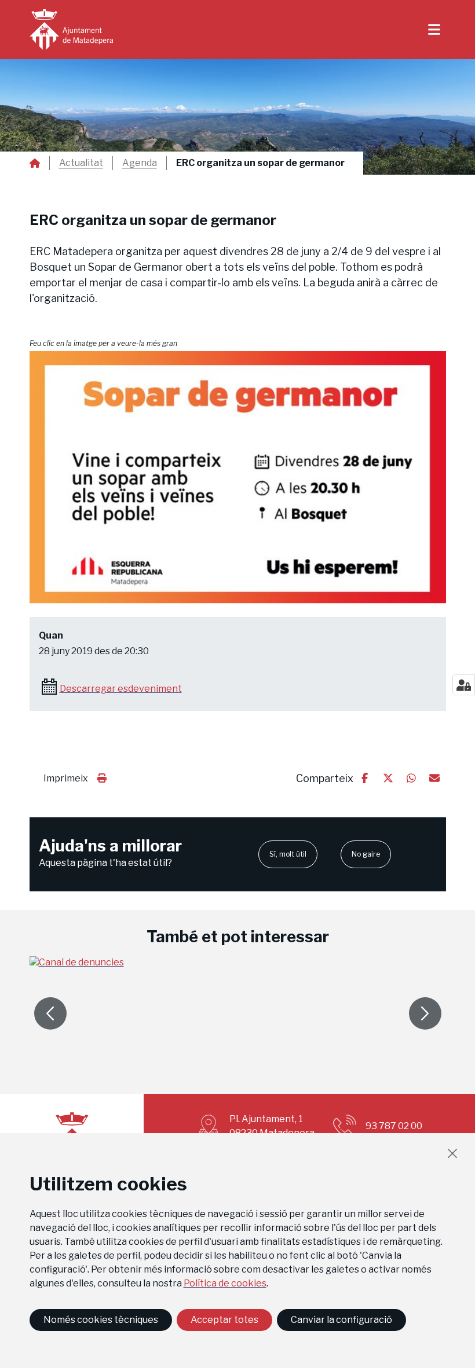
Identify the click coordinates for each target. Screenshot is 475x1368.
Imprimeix (65, 778)
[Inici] (71, 29)
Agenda (139, 163)
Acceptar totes (224, 1319)
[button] (238, 477)
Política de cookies (225, 1283)
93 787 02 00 (394, 1125)
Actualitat (81, 163)
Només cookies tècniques (100, 1319)
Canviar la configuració (341, 1319)
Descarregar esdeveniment (121, 688)
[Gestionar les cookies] (463, 684)
